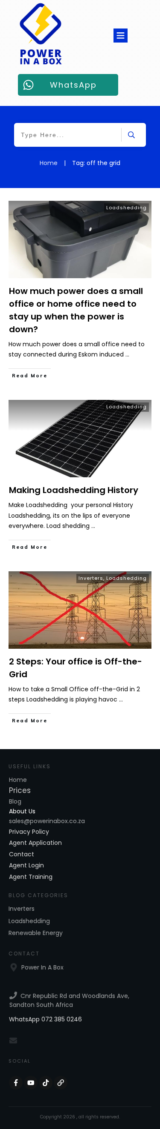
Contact (21, 854)
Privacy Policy (29, 831)
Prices (20, 790)
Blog (15, 801)
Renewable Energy (36, 933)
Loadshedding (126, 207)
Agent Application (35, 842)
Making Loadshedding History (73, 490)
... (127, 354)
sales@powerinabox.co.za (47, 821)
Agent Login (26, 865)
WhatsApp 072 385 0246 (45, 1019)
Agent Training (30, 876)
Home (18, 779)
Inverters (91, 578)
